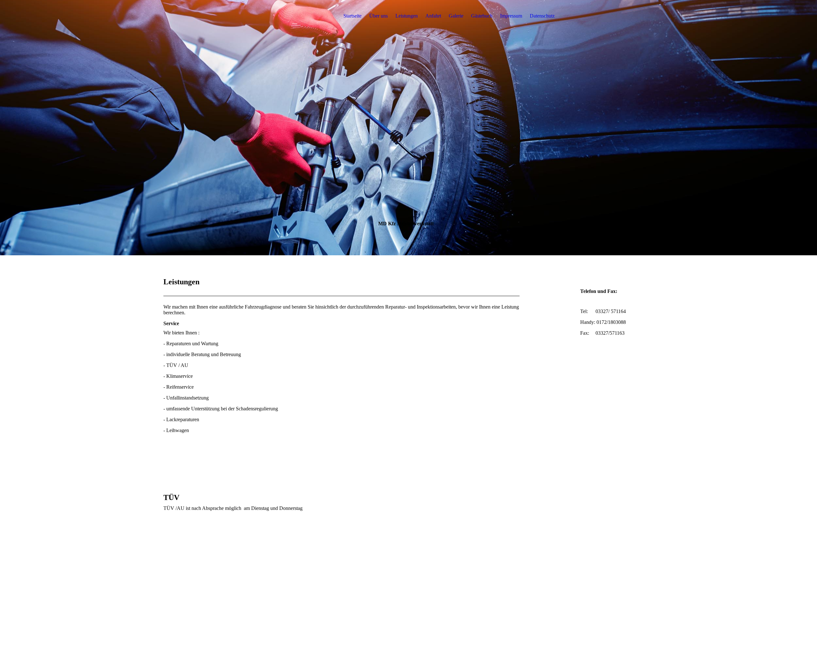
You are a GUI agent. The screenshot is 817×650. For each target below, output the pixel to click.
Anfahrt (433, 16)
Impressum (511, 16)
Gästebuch (481, 16)
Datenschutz (542, 16)
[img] (203, 16)
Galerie (456, 16)
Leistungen (406, 16)
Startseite (352, 16)
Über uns (378, 16)
